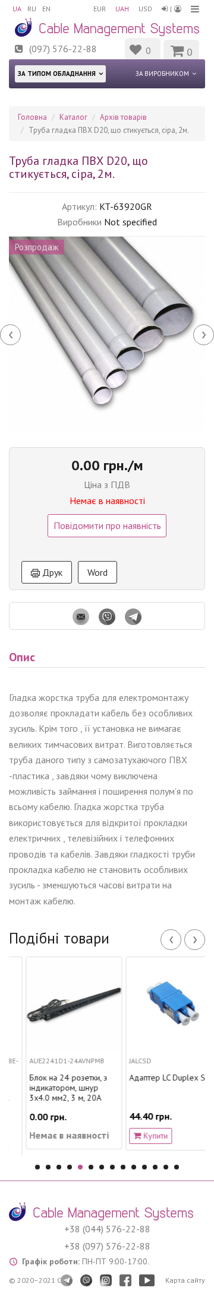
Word (97, 572)
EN (46, 8)
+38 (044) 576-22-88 (107, 1229)
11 (144, 1167)
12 (155, 1167)
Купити (142, 1135)
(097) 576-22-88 (63, 49)
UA (16, 8)
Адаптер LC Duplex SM (158, 1078)
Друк (51, 572)
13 (165, 1167)
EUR (99, 8)
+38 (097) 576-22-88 (107, 1246)
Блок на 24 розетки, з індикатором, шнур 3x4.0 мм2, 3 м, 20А (56, 1087)
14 (176, 1167)
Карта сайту (185, 1280)
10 (133, 1167)
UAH (122, 8)
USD (145, 8)
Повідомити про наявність (107, 525)
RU (31, 8)
